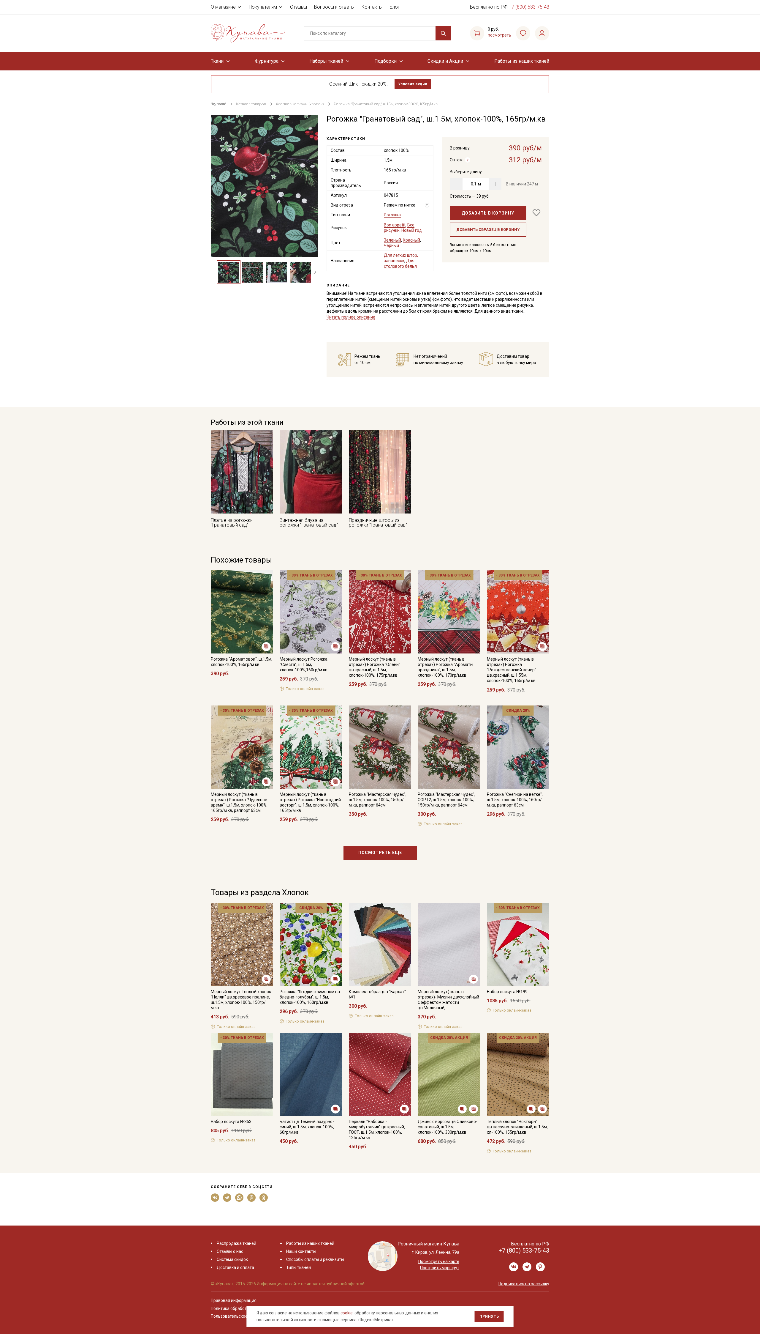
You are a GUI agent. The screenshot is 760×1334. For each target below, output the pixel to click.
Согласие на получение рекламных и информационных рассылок (368, 727)
